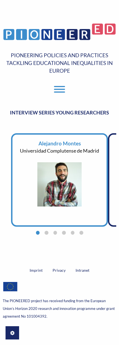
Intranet (82, 270)
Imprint (36, 270)
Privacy (59, 270)
